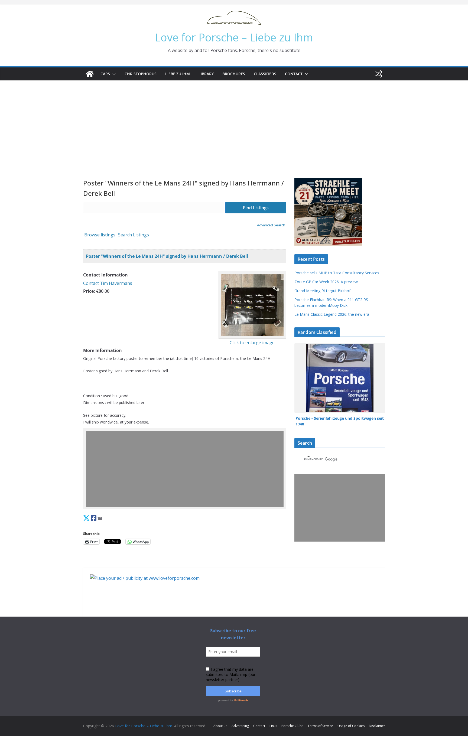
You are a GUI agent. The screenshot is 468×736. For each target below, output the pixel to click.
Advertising (240, 726)
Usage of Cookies (351, 726)
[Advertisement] (234, 121)
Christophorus (141, 73)
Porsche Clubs (292, 726)
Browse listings (99, 235)
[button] (113, 74)
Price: (89, 291)
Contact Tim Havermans (107, 283)
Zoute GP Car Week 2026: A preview (326, 281)
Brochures (233, 73)
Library (206, 73)
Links (273, 726)
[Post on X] (86, 517)
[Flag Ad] (100, 517)
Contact (294, 73)
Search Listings (133, 235)
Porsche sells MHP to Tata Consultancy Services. (337, 272)
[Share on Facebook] (93, 517)
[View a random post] (378, 73)
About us (220, 726)
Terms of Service (320, 726)
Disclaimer (377, 726)
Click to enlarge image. (252, 343)
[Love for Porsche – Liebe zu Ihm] (89, 73)
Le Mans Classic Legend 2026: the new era (331, 314)
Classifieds (265, 73)
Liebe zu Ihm (177, 73)
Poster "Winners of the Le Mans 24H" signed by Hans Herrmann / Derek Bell (167, 256)
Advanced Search (271, 225)
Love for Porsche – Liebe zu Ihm (234, 37)
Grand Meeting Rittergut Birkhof (322, 290)
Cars (105, 73)
